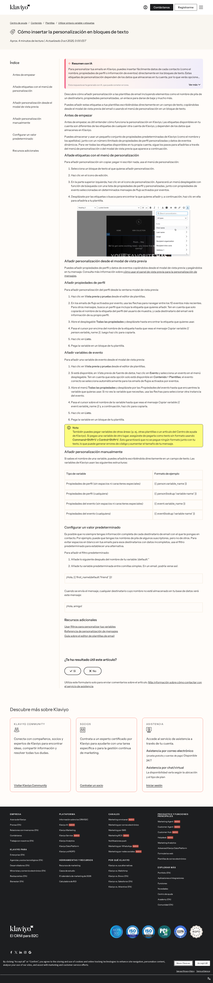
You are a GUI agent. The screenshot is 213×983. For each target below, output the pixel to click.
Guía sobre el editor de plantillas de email (89, 636)
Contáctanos (162, 7)
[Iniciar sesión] (145, 7)
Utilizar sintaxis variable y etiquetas (76, 22)
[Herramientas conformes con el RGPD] (196, 931)
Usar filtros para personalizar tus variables (90, 626)
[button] (134, 232)
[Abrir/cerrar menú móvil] (201, 7)
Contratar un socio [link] (91, 785)
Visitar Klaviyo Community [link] (30, 785)
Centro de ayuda (18, 22)
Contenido (36, 22)
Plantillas (50, 22)
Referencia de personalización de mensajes (91, 631)
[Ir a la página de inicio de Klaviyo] (20, 7)
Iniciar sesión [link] (154, 785)
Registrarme (186, 7)
